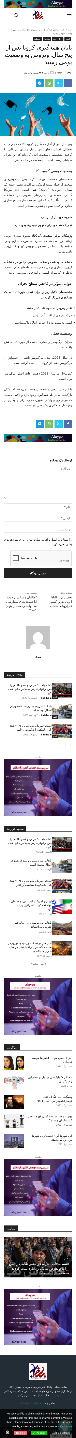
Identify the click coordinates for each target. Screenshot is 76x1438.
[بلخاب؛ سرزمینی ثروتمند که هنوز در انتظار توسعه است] (62, 711)
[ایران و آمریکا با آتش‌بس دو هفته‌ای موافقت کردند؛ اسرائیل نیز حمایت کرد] (62, 906)
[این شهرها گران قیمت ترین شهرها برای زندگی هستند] (14, 1141)
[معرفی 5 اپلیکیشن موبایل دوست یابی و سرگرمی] (14, 1082)
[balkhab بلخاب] (38, 15)
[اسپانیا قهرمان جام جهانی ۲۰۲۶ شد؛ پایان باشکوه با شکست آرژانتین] (62, 731)
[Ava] (52, 73)
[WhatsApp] (49, 83)
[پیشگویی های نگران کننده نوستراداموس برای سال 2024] (14, 1102)
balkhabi (46, 697)
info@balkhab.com (31, 1403)
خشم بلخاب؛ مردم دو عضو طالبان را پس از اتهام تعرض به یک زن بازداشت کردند (30, 689)
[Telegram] (40, 83)
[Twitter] (59, 83)
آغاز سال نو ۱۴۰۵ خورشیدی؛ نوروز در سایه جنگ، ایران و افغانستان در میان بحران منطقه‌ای (30, 947)
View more (66, 1426)
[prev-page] (68, 744)
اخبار (62, 29)
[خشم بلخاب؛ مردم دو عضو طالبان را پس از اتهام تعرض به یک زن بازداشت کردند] (62, 690)
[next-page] (61, 744)
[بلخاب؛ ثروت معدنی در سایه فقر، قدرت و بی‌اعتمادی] (62, 928)
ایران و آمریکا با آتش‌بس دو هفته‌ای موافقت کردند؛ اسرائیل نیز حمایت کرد (31, 905)
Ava (41, 72)
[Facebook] (68, 83)
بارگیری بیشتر (39, 963)
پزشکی (37, 39)
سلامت (47, 39)
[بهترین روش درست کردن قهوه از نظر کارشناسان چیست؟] (14, 1121)
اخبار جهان (57, 39)
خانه (70, 29)
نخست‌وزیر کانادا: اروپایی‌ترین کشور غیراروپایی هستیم (61, 602)
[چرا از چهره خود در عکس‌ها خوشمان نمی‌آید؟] (14, 1063)
